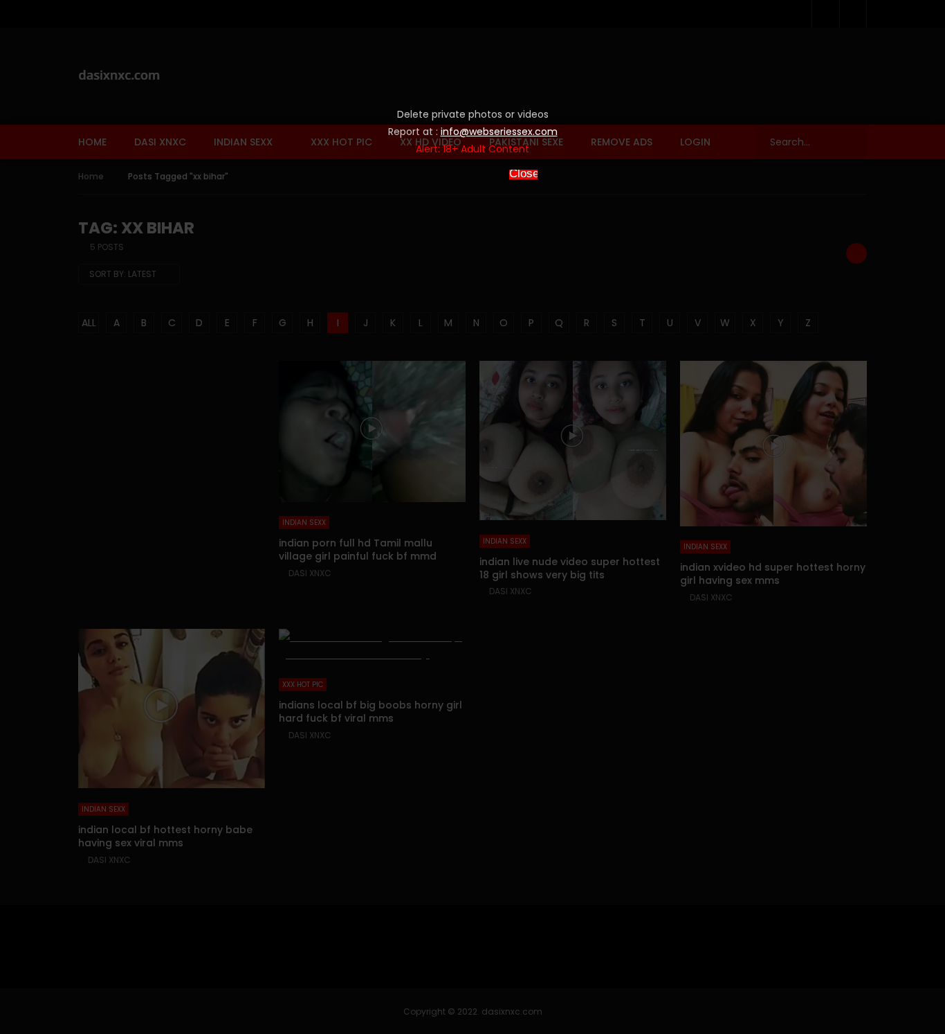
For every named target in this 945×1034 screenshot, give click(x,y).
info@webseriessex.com (499, 132)
